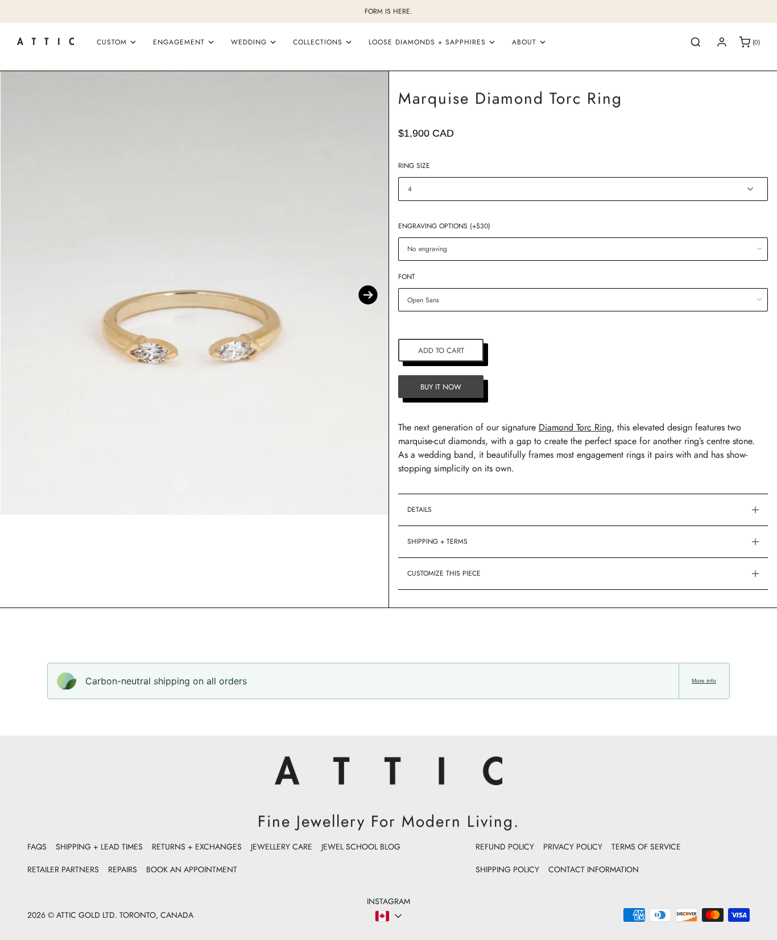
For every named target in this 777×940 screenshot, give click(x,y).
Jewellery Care (281, 846)
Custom (112, 42)
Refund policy (505, 846)
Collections (317, 42)
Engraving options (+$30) (444, 226)
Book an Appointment (191, 869)
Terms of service (646, 846)
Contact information (593, 869)
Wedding (249, 42)
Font (406, 277)
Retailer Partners (63, 869)
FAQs (37, 846)
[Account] (722, 42)
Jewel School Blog (360, 846)
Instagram (388, 901)
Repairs (122, 869)
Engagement (179, 42)
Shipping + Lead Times (99, 846)
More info (704, 681)
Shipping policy (507, 869)
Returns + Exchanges (197, 846)
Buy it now (440, 386)
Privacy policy (572, 846)
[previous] (20, 295)
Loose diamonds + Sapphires (427, 42)
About (524, 42)
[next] (368, 295)
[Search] (696, 42)
